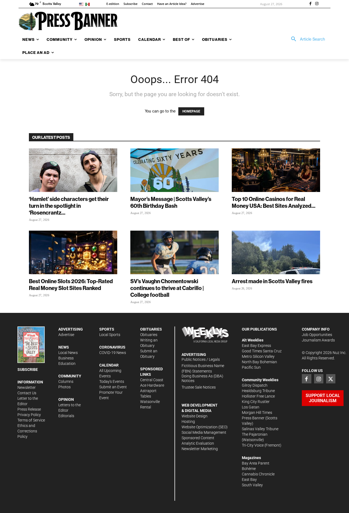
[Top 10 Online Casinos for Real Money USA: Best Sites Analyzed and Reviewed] (276, 170)
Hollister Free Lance (258, 396)
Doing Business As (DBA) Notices (202, 378)
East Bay (249, 479)
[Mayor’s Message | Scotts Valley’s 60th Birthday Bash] (174, 170)
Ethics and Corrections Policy (27, 431)
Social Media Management (204, 432)
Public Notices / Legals (201, 359)
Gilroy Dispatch (254, 385)
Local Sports (109, 334)
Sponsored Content (198, 438)
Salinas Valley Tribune (260, 429)
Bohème (249, 468)
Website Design (194, 416)
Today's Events (111, 381)
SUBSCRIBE (27, 369)
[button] (306, 39)
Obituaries (148, 334)
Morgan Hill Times (257, 412)
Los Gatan (250, 407)
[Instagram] (317, 4)
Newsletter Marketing (200, 449)
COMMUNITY (69, 376)
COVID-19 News (112, 352)
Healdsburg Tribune (258, 391)
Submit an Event (113, 387)
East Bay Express (256, 345)
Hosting (188, 421)
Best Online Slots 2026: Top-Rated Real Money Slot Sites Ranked (71, 284)
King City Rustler (256, 401)
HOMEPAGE (191, 111)
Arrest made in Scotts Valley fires (272, 281)
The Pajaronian (254, 434)
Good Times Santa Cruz (262, 351)
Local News (68, 352)
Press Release (29, 409)
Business (66, 358)
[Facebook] (310, 4)
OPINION (66, 399)
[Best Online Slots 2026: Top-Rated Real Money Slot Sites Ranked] (73, 252)
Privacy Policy (29, 415)
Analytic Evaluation (198, 443)
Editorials (66, 416)
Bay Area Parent (255, 463)
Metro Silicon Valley (258, 356)
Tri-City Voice (253, 445)
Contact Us (26, 393)
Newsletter (26, 387)
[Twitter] (330, 378)
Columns (65, 381)
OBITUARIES (151, 329)
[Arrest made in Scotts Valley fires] (276, 252)
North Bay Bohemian (259, 362)
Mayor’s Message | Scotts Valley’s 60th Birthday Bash (170, 202)
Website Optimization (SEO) (205, 427)
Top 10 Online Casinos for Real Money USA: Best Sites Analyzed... (273, 202)
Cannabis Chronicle (258, 474)
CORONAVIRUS (112, 347)
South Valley (252, 485)
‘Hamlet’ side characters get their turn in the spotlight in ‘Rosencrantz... (69, 206)
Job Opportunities (317, 334)
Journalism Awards (318, 340)
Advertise (66, 334)
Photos (64, 387)
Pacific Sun (251, 367)
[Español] (88, 4)
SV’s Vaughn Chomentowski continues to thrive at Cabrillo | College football (167, 288)
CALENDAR (109, 365)
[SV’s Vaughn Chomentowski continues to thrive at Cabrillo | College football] (174, 252)
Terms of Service (31, 420)
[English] (82, 4)
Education (67, 363)
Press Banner (253, 418)
